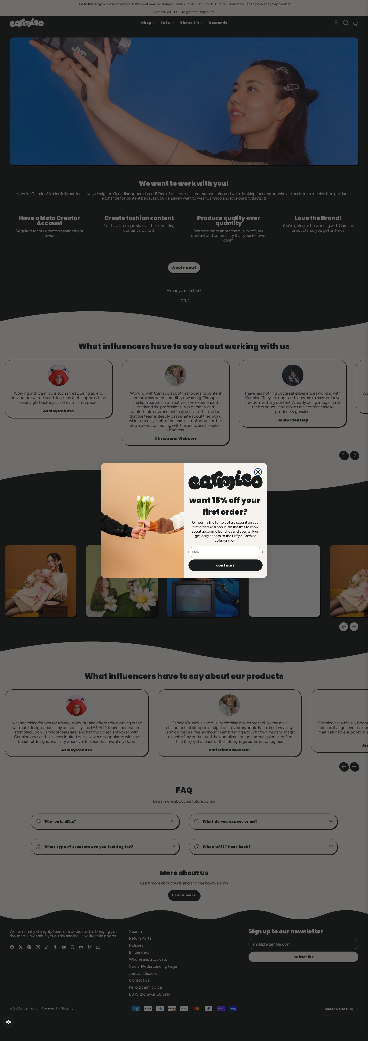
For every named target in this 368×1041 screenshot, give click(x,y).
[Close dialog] (258, 472)
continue (225, 565)
